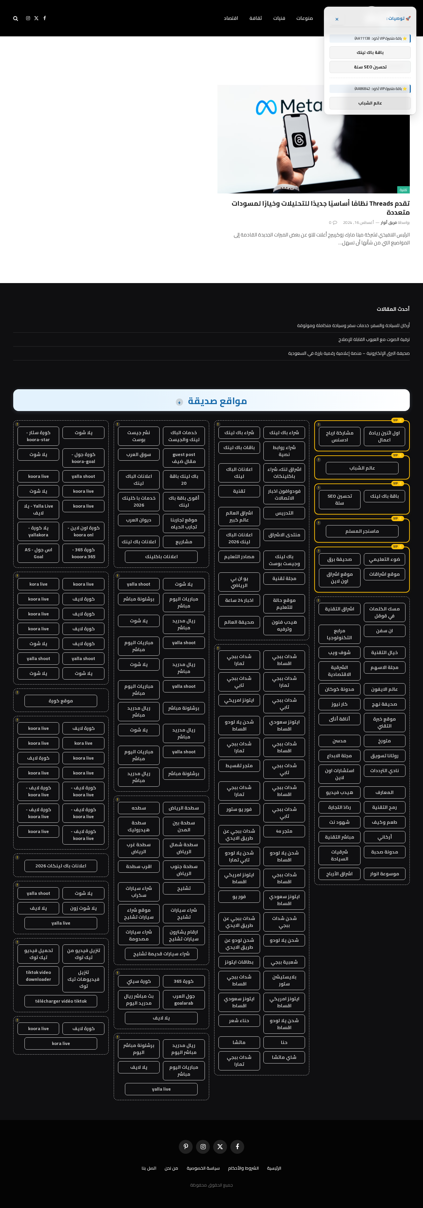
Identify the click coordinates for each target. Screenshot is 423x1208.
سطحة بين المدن (184, 826)
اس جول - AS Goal (38, 553)
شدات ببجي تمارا (239, 660)
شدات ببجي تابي (239, 681)
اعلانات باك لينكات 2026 (60, 865)
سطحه (139, 808)
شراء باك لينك (284, 432)
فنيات (279, 18)
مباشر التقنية (339, 837)
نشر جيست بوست (138, 436)
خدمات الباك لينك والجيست (184, 436)
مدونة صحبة (384, 852)
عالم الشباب (362, 468)
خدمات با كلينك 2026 (139, 501)
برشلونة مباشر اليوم (138, 1049)
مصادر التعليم (239, 556)
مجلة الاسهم (384, 667)
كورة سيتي (139, 981)
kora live (38, 584)
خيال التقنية (384, 652)
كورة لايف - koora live (83, 791)
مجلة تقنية (284, 578)
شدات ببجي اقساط (284, 660)
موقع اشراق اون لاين (340, 577)
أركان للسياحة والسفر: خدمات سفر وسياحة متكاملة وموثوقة (353, 325)
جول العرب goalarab (184, 999)
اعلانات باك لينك (139, 541)
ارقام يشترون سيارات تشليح (184, 935)
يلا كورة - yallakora (38, 531)
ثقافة (256, 18)
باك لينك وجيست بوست (284, 560)
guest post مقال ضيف (184, 458)
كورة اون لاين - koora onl (83, 531)
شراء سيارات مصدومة (139, 935)
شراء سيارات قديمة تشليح (161, 953)
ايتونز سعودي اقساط (284, 725)
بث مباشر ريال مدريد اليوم (139, 999)
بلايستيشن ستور (284, 980)
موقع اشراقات (384, 574)
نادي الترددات (384, 770)
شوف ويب (339, 652)
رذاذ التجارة (339, 807)
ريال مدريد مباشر (183, 624)
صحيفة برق (339, 559)
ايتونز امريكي (239, 700)
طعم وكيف (384, 822)
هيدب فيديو (339, 792)
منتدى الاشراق (284, 534)
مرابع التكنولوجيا (339, 634)
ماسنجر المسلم (362, 531)
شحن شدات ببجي (284, 922)
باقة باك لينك (384, 496)
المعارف (384, 792)
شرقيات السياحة (339, 855)
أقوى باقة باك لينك (184, 501)
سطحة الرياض (184, 808)
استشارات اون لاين (339, 774)
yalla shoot (138, 584)
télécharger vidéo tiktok (61, 1001)
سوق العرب (138, 454)
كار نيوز (339, 704)
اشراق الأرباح (339, 873)
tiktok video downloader (38, 975)
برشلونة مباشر (138, 599)
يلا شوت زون (83, 908)
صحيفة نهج (384, 704)
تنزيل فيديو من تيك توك (83, 954)
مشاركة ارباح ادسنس (340, 436)
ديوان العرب (138, 520)
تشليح (184, 888)
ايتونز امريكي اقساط (239, 878)
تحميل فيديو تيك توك (38, 954)
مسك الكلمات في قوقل (384, 612)
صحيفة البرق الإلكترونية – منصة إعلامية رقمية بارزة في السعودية (349, 353)
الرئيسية (274, 1168)
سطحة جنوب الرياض (184, 870)
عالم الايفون (384, 689)
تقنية (403, 190)
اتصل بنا (149, 1168)
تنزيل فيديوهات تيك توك (83, 979)
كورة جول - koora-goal (83, 458)
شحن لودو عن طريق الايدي (239, 943)
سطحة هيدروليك (139, 826)
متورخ (384, 740)
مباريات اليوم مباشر (183, 602)
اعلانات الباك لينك (239, 472)
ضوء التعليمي (384, 559)
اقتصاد (231, 18)
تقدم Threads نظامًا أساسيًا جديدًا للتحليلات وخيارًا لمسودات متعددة (321, 208)
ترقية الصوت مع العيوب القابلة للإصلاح (374, 339)
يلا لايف (161, 1018)
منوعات (304, 18)
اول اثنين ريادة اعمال (384, 436)
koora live (38, 476)
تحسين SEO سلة (339, 499)
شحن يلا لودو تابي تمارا (239, 856)
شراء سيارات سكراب (139, 891)
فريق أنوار (389, 222)
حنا (284, 1042)
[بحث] (16, 18)
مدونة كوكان (339, 689)
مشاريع (183, 541)
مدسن (339, 740)
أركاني (384, 837)
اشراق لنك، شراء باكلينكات (284, 472)
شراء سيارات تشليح (184, 913)
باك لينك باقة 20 (184, 479)
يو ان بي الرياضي (239, 582)
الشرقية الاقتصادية (339, 671)
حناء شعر (239, 1020)
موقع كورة (61, 700)
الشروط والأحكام (243, 1168)
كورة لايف (83, 599)
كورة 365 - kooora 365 (84, 553)
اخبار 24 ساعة (239, 600)
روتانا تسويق (384, 755)
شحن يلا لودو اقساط (239, 725)
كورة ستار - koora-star (38, 436)
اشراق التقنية (339, 608)
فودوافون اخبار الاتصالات (284, 494)
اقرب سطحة (139, 866)
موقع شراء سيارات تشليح (139, 913)
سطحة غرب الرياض (139, 848)
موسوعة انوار (384, 873)
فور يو (239, 896)
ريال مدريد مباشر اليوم (184, 1049)
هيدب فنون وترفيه (284, 625)
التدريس (284, 513)
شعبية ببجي (284, 962)
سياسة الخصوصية (203, 1168)
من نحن (171, 1168)
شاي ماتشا (284, 1057)
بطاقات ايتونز (239, 962)
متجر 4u (284, 831)
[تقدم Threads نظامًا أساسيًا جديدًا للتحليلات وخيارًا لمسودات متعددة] (313, 139)
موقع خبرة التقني (384, 722)
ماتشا (239, 1042)
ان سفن (384, 630)
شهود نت (339, 822)
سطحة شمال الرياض (184, 848)
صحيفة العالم (239, 622)
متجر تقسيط (239, 765)
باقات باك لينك (239, 447)
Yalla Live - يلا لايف (38, 509)
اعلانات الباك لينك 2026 (239, 538)
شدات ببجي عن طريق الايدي (239, 834)
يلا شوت (184, 584)
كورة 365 (184, 981)
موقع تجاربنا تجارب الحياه (184, 523)
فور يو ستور (239, 809)
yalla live (161, 1089)
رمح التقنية (384, 807)
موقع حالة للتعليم (284, 603)
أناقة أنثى (339, 719)
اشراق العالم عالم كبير (239, 516)
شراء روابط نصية (284, 451)
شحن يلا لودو (284, 940)
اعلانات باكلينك (161, 556)
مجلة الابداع (339, 755)
